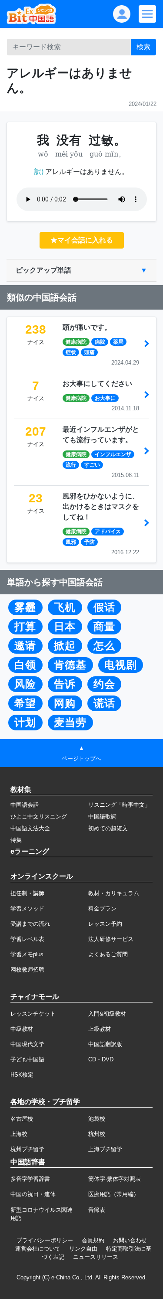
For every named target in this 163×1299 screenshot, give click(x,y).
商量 (104, 626)
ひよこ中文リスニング (38, 816)
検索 (143, 47)
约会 (104, 684)
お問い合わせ (130, 1240)
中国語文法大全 (30, 828)
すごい (92, 465)
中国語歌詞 (102, 816)
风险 (25, 684)
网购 (65, 703)
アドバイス (108, 531)
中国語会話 (24, 804)
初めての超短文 (108, 828)
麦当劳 (70, 722)
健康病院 (76, 342)
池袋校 (96, 1118)
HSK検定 (21, 1074)
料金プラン (102, 908)
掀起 (65, 645)
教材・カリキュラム (113, 893)
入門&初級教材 (107, 1013)
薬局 (118, 342)
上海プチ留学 (105, 1149)
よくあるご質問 (108, 954)
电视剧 (120, 665)
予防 (89, 542)
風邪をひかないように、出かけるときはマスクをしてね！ (101, 506)
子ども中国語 (27, 1059)
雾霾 (25, 607)
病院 (100, 342)
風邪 (71, 542)
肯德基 (70, 665)
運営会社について (37, 1248)
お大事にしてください (97, 383)
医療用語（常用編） (113, 1194)
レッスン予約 (105, 924)
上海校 (18, 1134)
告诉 (65, 684)
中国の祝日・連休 (33, 1194)
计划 (25, 722)
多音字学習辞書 (30, 1179)
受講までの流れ (30, 924)
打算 (25, 626)
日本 (65, 626)
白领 (25, 665)
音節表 (96, 1210)
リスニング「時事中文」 (119, 804)
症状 (71, 352)
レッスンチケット (33, 1013)
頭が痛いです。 (87, 327)
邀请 (25, 645)
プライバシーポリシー (45, 1240)
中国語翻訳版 (105, 1044)
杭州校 (96, 1134)
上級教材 (99, 1029)
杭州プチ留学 (27, 1149)
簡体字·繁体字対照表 (114, 1179)
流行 (71, 465)
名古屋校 (21, 1118)
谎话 (104, 703)
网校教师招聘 (27, 969)
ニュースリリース (95, 1257)
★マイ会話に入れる (81, 240)
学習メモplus (26, 954)
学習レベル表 (27, 939)
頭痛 (89, 352)
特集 (16, 840)
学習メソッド (27, 908)
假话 (104, 607)
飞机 (65, 607)
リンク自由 (83, 1248)
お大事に (105, 398)
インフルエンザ (113, 454)
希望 (25, 703)
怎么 (104, 645)
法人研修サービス (110, 939)
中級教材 (21, 1029)
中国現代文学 (27, 1044)
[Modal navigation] (147, 14)
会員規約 (93, 1240)
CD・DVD (100, 1059)
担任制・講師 (27, 893)
